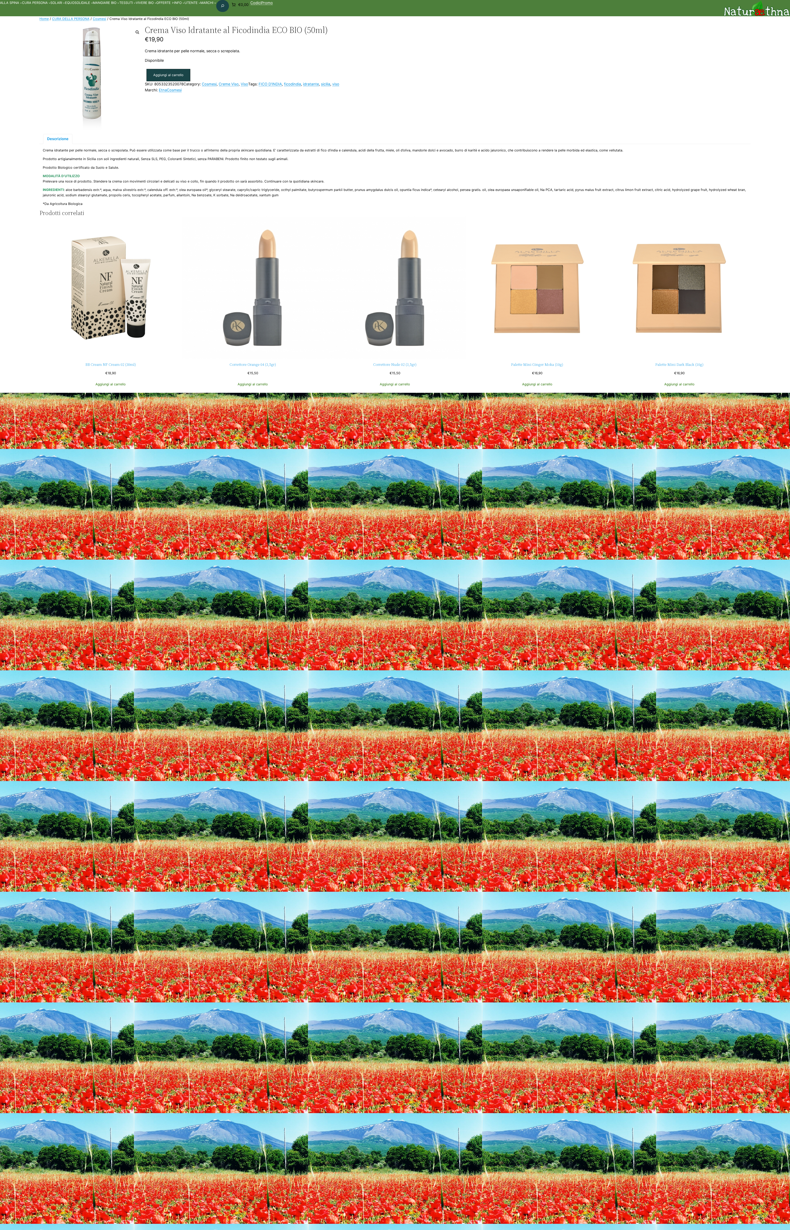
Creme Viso (229, 84)
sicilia (325, 84)
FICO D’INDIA (270, 84)
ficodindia (292, 84)
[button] (137, 32)
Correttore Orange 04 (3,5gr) (253, 365)
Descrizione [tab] (58, 139)
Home (44, 19)
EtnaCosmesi (170, 90)
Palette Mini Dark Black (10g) (679, 365)
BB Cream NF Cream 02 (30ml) (110, 365)
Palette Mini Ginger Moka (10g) (537, 365)
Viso (244, 84)
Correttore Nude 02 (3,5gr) (395, 365)
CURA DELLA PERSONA (70, 19)
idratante (311, 84)
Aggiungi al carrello (168, 75)
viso (335, 84)
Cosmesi (99, 19)
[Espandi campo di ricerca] (222, 6)
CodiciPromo (261, 3)
